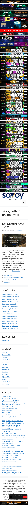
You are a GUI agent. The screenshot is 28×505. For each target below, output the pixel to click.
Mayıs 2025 (5, 362)
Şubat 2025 (5, 364)
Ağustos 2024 (6, 377)
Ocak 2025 (5, 367)
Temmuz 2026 (6, 355)
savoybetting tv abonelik (16, 459)
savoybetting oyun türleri (17, 280)
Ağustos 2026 (6, 352)
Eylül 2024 (5, 374)
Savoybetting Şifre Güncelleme (11, 301)
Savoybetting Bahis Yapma (10, 328)
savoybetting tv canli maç (9, 461)
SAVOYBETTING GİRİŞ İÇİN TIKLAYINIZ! (14, 30)
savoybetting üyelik (18, 466)
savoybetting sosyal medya (10, 455)
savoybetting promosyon (12, 451)
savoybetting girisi (11, 425)
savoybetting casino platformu (13, 423)
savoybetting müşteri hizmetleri (11, 445)
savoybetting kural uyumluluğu (7, 439)
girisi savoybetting (10, 400)
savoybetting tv (6, 459)
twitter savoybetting (12, 472)
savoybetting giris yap (11, 429)
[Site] (14, 50)
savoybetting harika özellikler (19, 435)
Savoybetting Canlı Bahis (9, 417)
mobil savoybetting (7, 404)
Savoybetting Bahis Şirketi (9, 318)
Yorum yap (7, 282)
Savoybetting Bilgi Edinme (9, 311)
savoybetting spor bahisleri (9, 457)
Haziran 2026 (6, 357)
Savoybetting (8, 275)
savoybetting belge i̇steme (7, 410)
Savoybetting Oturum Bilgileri (10, 299)
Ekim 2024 (5, 372)
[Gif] (14, 81)
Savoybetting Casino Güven (10, 306)
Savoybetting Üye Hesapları (10, 326)
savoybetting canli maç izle (11, 415)
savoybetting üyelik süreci (7, 468)
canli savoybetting (9, 277)
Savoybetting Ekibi (7, 313)
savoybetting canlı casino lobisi (8, 418)
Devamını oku (16, 271)
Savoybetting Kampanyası (9, 321)
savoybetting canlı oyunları (19, 418)
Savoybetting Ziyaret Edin (9, 323)
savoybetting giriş (9, 431)
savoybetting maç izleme (12, 441)
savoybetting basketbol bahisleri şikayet (10, 408)
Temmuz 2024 (6, 379)
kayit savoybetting (19, 403)
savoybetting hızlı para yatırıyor (8, 437)
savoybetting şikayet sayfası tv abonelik (9, 470)
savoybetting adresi (7, 406)
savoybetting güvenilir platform (8, 435)
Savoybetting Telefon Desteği (10, 296)
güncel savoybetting (8, 403)
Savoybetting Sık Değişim (9, 309)
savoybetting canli (9, 412)
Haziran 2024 (6, 382)
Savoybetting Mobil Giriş (9, 304)
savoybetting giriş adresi (9, 433)
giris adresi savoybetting (9, 398)
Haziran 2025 (6, 360)
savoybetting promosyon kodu (13, 453)
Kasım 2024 (5, 369)
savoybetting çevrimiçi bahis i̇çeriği (8, 464)
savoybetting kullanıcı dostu (20, 437)
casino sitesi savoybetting (7, 396)
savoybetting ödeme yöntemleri (8, 466)
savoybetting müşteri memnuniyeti (8, 447)
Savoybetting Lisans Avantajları (11, 294)
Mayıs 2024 (5, 384)
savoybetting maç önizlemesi (7, 443)
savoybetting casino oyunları (12, 421)
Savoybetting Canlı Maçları (10, 316)
